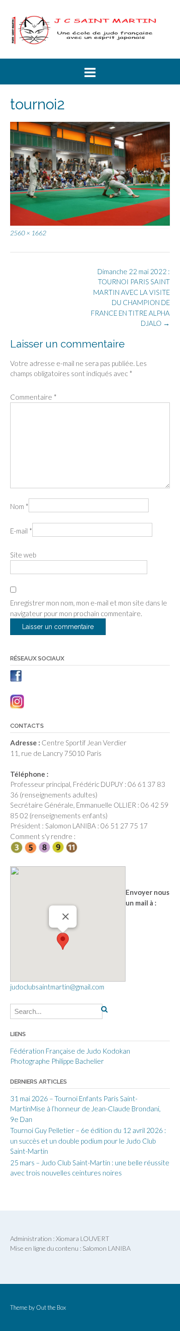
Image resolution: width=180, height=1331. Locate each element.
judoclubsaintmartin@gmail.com (57, 987)
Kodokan (116, 1051)
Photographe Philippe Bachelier (57, 1061)
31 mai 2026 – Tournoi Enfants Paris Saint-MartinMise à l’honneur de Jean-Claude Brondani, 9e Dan (85, 1108)
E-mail (21, 531)
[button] (62, 941)
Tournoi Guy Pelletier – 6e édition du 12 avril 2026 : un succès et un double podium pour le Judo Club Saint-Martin (88, 1140)
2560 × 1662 (28, 233)
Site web (23, 555)
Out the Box (51, 1307)
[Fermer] (65, 916)
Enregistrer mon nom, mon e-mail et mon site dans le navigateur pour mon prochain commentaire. (88, 608)
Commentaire (33, 397)
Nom (19, 506)
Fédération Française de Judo (55, 1051)
